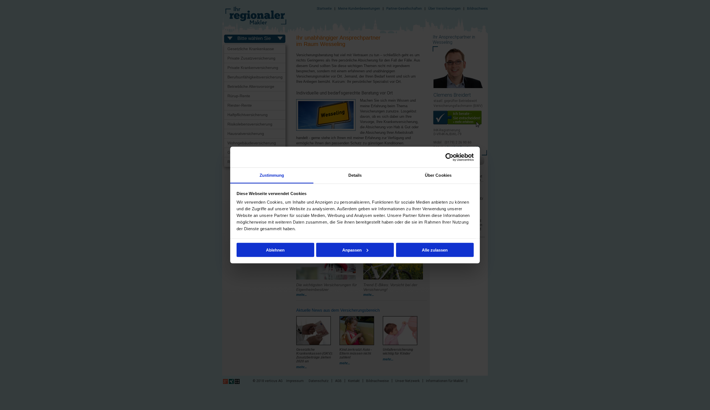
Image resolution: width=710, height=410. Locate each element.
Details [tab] (355, 175)
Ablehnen (275, 249)
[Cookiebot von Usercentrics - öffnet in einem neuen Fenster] (449, 157)
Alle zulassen (435, 249)
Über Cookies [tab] (438, 175)
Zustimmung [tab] (272, 175)
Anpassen (352, 249)
